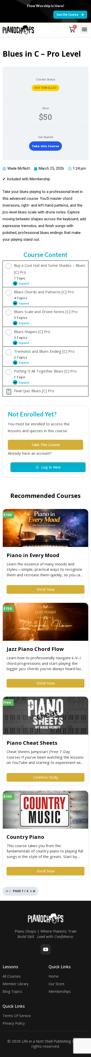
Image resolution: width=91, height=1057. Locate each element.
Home (54, 976)
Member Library (16, 983)
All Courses (12, 976)
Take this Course (45, 146)
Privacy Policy (14, 1023)
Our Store (56, 983)
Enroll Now (46, 589)
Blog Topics (12, 991)
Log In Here (51, 467)
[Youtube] (45, 949)
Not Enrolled (45, 88)
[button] (84, 29)
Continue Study (45, 777)
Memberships (60, 991)
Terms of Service (17, 1015)
